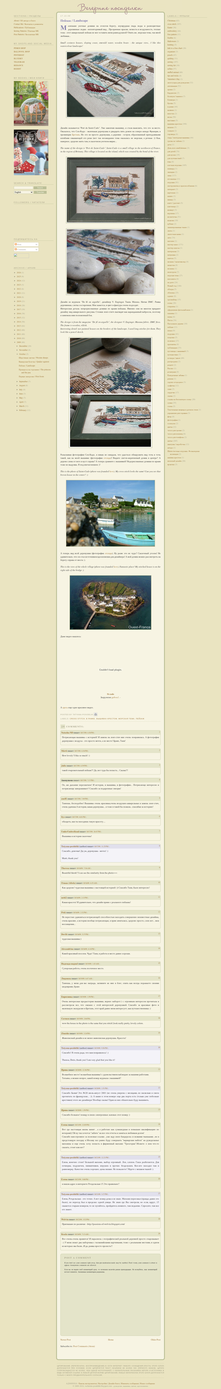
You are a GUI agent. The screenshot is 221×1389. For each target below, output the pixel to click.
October (22, 354)
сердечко (171, 392)
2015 (19, 317)
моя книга (171, 279)
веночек (170, 113)
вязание (170, 127)
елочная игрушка (174, 165)
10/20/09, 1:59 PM (82, 1110)
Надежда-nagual (69, 963)
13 (159, 933)
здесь (65, 707)
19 (159, 1032)
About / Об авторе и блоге (25, 20)
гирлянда (171, 134)
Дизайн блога (114, 1383)
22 (159, 1087)
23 (159, 1109)
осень (169, 303)
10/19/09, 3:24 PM (83, 1033)
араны (169, 89)
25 (159, 1156)
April (21, 402)
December (23, 346)
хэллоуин (171, 423)
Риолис (170, 368)
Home (111, 1339)
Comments (21, 249)
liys (63, 816)
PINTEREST (19, 55)
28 (159, 1218)
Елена (64, 1124)
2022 (19, 289)
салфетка (171, 385)
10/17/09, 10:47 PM (93, 831)
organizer (171, 51)
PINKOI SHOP (20, 48)
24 (159, 1124)
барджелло (171, 93)
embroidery (172, 31)
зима (169, 175)
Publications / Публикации (24, 27)
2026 (19, 272)
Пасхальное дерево (175, 323)
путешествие (172, 354)
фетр (169, 416)
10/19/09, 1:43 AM (92, 963)
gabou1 (115, 697)
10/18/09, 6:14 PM (88, 949)
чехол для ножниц (175, 433)
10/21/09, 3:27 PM (101, 1194)
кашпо (170, 196)
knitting (170, 44)
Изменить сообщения (130, 1383)
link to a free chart (174, 48)
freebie (170, 37)
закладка (170, 172)
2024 (19, 280)
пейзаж (140, 719)
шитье (169, 440)
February (23, 410)
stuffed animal (173, 72)
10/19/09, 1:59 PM (87, 996)
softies (169, 68)
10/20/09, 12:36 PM (82, 1070)
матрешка (171, 254)
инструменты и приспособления (180, 185)
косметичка (172, 216)
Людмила (66, 978)
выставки (171, 120)
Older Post (156, 1339)
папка (169, 316)
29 (159, 1233)
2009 (19, 342)
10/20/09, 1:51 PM (101, 1088)
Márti (64, 750)
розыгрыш (171, 371)
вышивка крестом (106, 719)
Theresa (65, 868)
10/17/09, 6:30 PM (87, 732)
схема (169, 406)
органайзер (172, 299)
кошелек (170, 220)
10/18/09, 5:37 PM (82, 934)
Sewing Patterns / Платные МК (26, 31)
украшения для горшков (177, 413)
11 (159, 897)
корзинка (171, 213)
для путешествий (174, 158)
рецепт (170, 365)
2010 (19, 338)
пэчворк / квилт (173, 358)
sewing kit (171, 65)
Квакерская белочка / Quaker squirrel (34, 361)
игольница (171, 179)
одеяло (170, 296)
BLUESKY (18, 58)
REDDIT (17, 68)
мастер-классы (173, 248)
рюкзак (170, 378)
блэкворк (171, 99)
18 (159, 1018)
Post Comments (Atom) (84, 1346)
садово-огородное (175, 382)
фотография (172, 420)
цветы (169, 427)
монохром (171, 272)
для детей (171, 151)
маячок (170, 258)
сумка (169, 402)
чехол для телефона (175, 437)
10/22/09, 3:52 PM (83, 1219)
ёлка (169, 161)
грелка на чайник (174, 141)
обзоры (170, 289)
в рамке (90, 719)
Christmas (171, 20)
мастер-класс (172, 244)
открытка (171, 306)
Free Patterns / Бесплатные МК (26, 34)
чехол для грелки (174, 430)
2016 (19, 313)
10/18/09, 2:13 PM (81, 897)
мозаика (170, 268)
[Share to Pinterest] (95, 714)
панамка (170, 313)
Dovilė (64, 934)
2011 (19, 334)
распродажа (172, 361)
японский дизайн (174, 461)
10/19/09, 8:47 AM (85, 978)
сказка (169, 396)
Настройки (102, 1383)
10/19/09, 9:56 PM (101, 1048)
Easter (169, 27)
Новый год (171, 285)
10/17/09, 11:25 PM (101, 846)
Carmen (65, 1018)
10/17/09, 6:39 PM (80, 765)
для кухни (171, 154)
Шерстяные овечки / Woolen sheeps (33, 357)
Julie (63, 765)
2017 (19, 309)
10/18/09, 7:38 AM (83, 868)
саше (169, 389)
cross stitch (77, 719)
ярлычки (170, 464)
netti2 (64, 897)
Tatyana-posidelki (70, 846)
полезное (171, 341)
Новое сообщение (147, 1383)
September (23, 381)
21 (159, 1069)
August (22, 385)
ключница (171, 206)
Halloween (171, 41)
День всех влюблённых (176, 148)
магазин (170, 241)
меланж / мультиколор (176, 261)
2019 (19, 301)
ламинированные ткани (177, 227)
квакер (170, 199)
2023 (19, 284)
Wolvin (64, 1219)
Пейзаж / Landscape (27, 365)
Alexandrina (67, 948)
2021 (19, 293)
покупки (170, 337)
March (22, 406)
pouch (169, 55)
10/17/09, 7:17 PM (87, 780)
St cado (110, 694)
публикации (172, 347)
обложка (171, 292)
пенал (169, 330)
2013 (19, 326)
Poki (63, 912)
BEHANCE (18, 65)
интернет (171, 189)
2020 (19, 297)
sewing (170, 62)
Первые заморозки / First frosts (31, 376)
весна (169, 117)
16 (159, 978)
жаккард (170, 168)
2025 (19, 276)
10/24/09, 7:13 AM (82, 1234)
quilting (170, 58)
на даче (170, 282)
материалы (171, 251)
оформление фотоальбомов (178, 310)
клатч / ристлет (173, 203)
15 (159, 963)
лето (169, 237)
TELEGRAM (19, 62)
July (21, 389)
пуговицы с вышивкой (176, 351)
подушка (171, 334)
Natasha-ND (67, 732)
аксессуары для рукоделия (178, 82)
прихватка (171, 344)
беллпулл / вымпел (174, 96)
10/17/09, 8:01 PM (79, 817)
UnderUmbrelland (70, 831)
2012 (19, 330)
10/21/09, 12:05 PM (82, 1124)
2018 (19, 305)
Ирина (64, 1069)
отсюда (107, 457)
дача (169, 144)
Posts (19, 244)
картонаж (171, 192)
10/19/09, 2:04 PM (83, 1018)
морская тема (126, 719)
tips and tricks (173, 75)
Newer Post (65, 1339)
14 (159, 948)
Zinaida (65, 1033)
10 (159, 882)
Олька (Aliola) (68, 882)
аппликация (172, 86)
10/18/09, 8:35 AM (90, 883)
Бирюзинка (67, 996)
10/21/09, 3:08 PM (82, 1179)
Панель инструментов (88, 1383)
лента (169, 230)
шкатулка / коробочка (176, 444)
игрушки (171, 182)
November (23, 350)
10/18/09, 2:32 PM (80, 912)
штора (170, 447)
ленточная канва (174, 234)
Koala (64, 1234)
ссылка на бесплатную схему (179, 399)
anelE (64, 798)
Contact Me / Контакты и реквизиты (28, 24)
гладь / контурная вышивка (178, 137)
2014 (19, 321)
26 (159, 1178)
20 (159, 1047)
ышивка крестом (174, 457)
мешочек (171, 265)
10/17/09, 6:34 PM (81, 751)
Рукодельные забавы (175, 375)
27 (159, 1193)
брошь (170, 103)
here (111, 471)
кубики (170, 223)
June (21, 393)
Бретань (76, 134)
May (21, 397)
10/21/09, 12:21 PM (101, 1157)
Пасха (169, 320)
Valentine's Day (173, 79)
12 (159, 911)
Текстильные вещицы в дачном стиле (182, 409)
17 (159, 996)
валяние (170, 110)
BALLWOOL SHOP (22, 51)
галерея (170, 130)
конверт (170, 210)
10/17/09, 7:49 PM (81, 798)
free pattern (172, 34)
